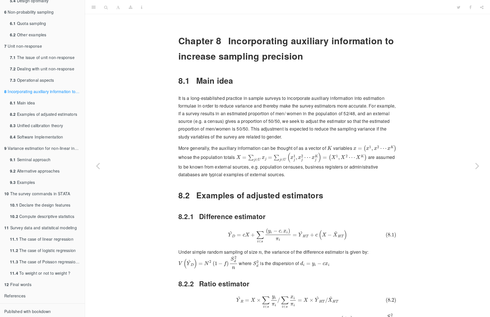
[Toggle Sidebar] (93, 7)
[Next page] (477, 165)
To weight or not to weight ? (40, 273)
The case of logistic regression (43, 250)
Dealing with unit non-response (42, 69)
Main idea (22, 103)
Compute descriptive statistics (42, 216)
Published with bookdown (27, 311)
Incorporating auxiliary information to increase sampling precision (44, 91)
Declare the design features (40, 205)
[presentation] (329, 148)
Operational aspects (32, 80)
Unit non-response (23, 46)
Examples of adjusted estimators (43, 114)
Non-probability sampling (29, 12)
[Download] (130, 7)
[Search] (106, 7)
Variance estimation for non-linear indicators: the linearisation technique (44, 148)
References (15, 296)
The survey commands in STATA (37, 193)
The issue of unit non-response (42, 57)
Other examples (28, 34)
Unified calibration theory (36, 125)
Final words (17, 284)
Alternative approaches (35, 171)
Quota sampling (28, 23)
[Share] (482, 7)
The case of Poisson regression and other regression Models (47, 261)
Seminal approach (30, 159)
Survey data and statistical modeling (40, 227)
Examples (22, 182)
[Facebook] (470, 7)
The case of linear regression (41, 239)
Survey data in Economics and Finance (300, 7)
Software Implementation (36, 137)
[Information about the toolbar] (142, 7)
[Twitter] (459, 7)
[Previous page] (98, 165)
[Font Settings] (118, 7)
